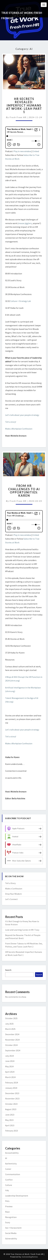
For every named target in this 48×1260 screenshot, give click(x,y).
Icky (7, 1190)
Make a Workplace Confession (18, 428)
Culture (8, 1185)
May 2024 (9, 1066)
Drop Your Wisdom (13, 893)
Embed (36, 151)
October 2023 (11, 1104)
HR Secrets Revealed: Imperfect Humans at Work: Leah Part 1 (24, 105)
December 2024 (12, 1034)
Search (8, 970)
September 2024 (12, 1050)
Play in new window (22, 151)
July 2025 (9, 1023)
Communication (12, 1174)
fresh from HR (18, 117)
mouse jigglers (25, 223)
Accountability (12, 1152)
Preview (8, 1206)
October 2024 (11, 1045)
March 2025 (10, 1029)
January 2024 (11, 1088)
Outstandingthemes (30, 1257)
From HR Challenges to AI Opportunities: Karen (24, 490)
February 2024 (11, 1082)
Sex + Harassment (13, 1227)
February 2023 (11, 1130)
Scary (7, 1222)
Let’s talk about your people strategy (22, 415)
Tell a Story (10, 883)
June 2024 (9, 1061)
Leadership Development (16, 1195)
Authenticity (11, 1163)
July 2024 (9, 1055)
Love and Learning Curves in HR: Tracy (22, 929)
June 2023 (9, 1114)
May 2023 (9, 1120)
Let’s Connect (11, 899)
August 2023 (10, 1109)
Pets (7, 1201)
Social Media (10, 1233)
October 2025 (11, 1018)
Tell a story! (10, 421)
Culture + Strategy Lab (20, 301)
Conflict (9, 1179)
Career (8, 1169)
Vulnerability (11, 1238)
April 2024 (9, 1071)
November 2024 (12, 1039)
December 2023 (12, 1093)
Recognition (11, 1217)
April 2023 (9, 1125)
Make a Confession (13, 888)
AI (6, 1158)
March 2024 (10, 1077)
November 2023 (12, 1098)
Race (7, 1211)
